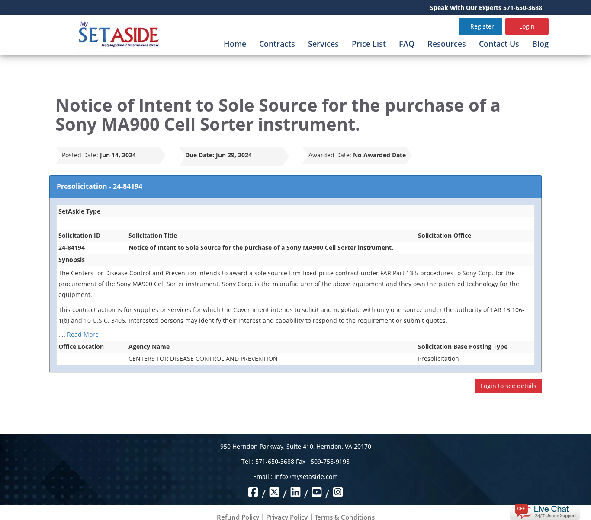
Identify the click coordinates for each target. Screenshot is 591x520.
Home (235, 43)
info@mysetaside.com (306, 476)
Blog (540, 43)
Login (527, 26)
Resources (446, 43)
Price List (369, 43)
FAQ (406, 43)
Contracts (277, 43)
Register (482, 26)
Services (323, 43)
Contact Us (499, 43)
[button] (544, 511)
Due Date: (199, 155)
